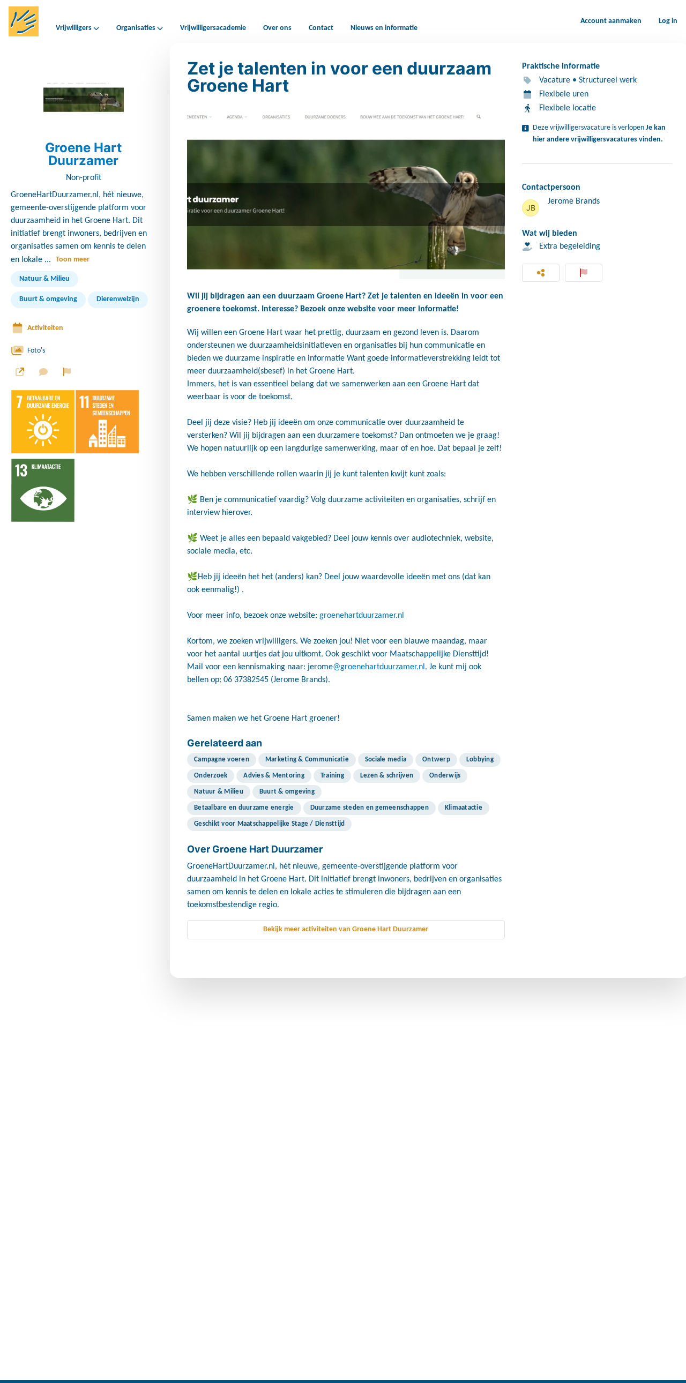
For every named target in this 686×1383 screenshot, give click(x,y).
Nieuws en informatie (384, 28)
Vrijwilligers (74, 28)
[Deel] (541, 273)
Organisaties (135, 28)
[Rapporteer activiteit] (583, 273)
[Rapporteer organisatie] (67, 372)
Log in (668, 21)
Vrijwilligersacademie (213, 28)
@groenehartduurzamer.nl (379, 667)
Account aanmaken (611, 21)
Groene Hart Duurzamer (83, 154)
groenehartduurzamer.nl (361, 615)
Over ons (277, 28)
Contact (321, 28)
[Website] (20, 372)
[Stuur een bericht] (43, 372)
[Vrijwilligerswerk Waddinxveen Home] (24, 21)
